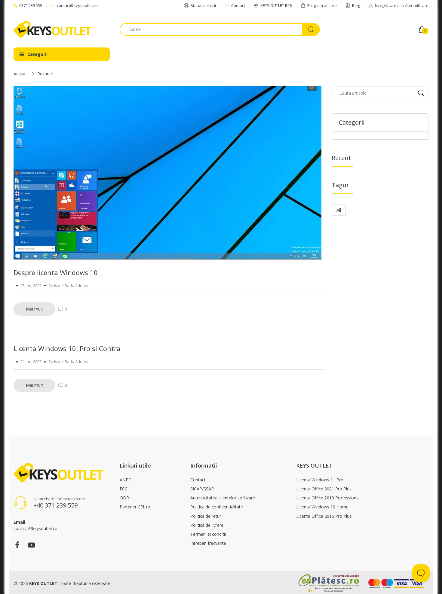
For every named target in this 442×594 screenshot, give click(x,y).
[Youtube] (31, 546)
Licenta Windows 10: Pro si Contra (67, 348)
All (338, 210)
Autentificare (416, 5)
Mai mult (34, 309)
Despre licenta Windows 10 (56, 272)
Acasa (19, 74)
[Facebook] (17, 546)
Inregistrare (385, 5)
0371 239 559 (30, 5)
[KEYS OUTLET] (62, 29)
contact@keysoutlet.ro (77, 5)
